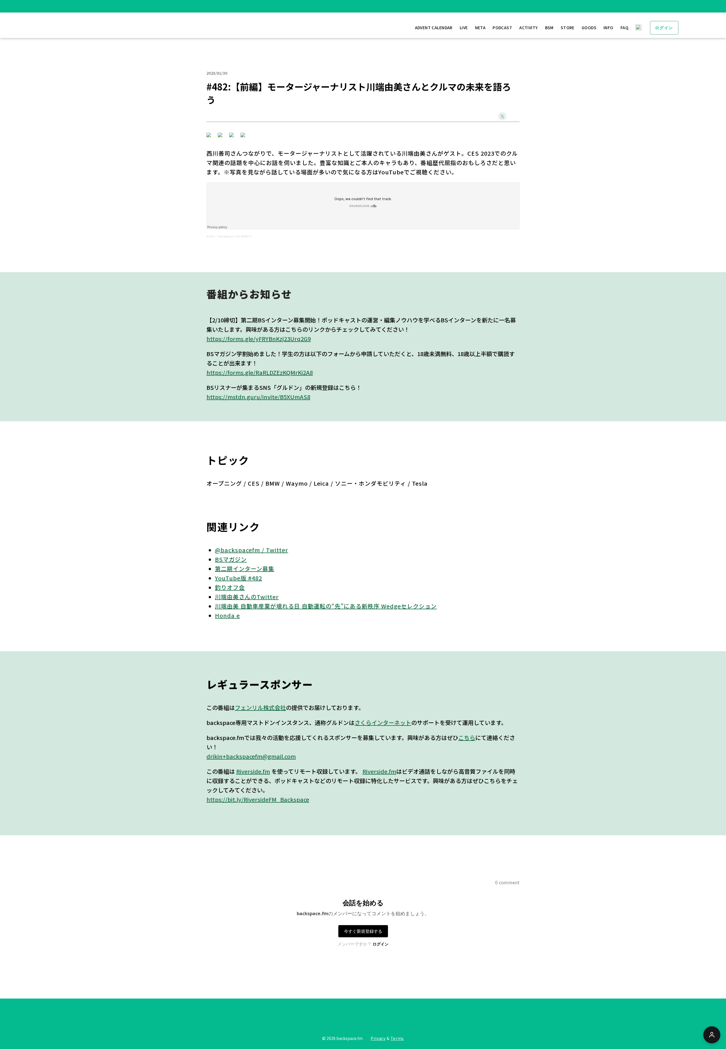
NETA (480, 27)
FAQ (624, 27)
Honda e (227, 615)
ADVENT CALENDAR (434, 27)
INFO (608, 27)
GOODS (589, 27)
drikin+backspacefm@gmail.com (251, 756)
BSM (549, 27)
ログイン (664, 28)
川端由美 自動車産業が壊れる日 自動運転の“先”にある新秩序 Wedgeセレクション (326, 606)
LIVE (464, 27)
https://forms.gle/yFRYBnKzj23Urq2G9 (258, 339)
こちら (466, 737)
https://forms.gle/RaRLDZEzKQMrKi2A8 (259, 372)
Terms (397, 1038)
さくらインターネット (382, 722)
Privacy (378, 1038)
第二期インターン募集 (244, 568)
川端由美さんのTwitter (247, 597)
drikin (210, 236)
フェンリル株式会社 (260, 707)
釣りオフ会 (230, 587)
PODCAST (502, 27)
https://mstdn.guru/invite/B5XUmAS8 (258, 397)
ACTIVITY (528, 27)
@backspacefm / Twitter (251, 550)
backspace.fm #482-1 (235, 236)
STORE (568, 27)
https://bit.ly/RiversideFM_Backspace (257, 799)
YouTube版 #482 (238, 578)
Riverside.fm (253, 771)
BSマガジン (231, 559)
